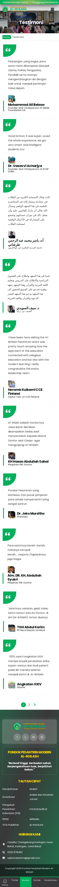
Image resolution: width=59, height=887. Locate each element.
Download (8, 797)
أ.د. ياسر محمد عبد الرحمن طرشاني (26, 242)
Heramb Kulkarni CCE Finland (25, 391)
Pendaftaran (10, 789)
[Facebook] (17, 737)
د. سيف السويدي (28, 308)
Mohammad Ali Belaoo (26, 104)
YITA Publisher (10, 824)
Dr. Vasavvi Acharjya (25, 165)
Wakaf (33, 789)
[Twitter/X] (25, 737)
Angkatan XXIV (29, 684)
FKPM (5, 819)
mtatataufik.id (38, 809)
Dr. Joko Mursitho (31, 513)
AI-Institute (36, 824)
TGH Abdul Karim (31, 627)
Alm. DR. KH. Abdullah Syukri (24, 577)
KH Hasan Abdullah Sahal (28, 461)
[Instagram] (42, 737)
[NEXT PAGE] (34, 704)
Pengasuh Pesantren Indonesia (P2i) (11, 809)
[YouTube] (33, 737)
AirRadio (34, 819)
